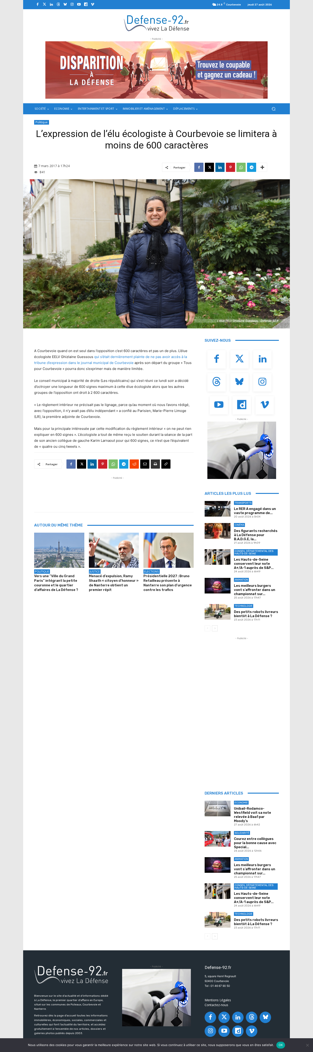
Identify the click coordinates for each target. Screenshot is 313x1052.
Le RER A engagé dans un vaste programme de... (255, 511)
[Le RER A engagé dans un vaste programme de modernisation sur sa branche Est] (218, 509)
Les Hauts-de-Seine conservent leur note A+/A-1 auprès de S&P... (254, 563)
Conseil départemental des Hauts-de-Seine (254, 552)
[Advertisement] (117, 490)
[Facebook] (37, 4)
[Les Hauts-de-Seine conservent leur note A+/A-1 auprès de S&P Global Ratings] (218, 557)
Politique (42, 122)
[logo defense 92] (156, 23)
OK (281, 1045)
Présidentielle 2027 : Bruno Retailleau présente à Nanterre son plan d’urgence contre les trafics (167, 583)
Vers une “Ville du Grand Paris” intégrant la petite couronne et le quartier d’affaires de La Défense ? (56, 583)
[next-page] (215, 628)
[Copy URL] (165, 464)
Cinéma (239, 524)
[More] (262, 167)
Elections (151, 571)
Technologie (244, 605)
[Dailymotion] (85, 4)
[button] (273, 109)
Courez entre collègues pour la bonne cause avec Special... (255, 843)
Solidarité (242, 832)
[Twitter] (44, 4)
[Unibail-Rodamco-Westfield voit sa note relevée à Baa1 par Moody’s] (218, 808)
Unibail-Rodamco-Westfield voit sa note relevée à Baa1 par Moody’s (252, 814)
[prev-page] (207, 628)
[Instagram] (72, 4)
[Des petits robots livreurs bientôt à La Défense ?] (218, 612)
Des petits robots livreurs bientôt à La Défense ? (256, 614)
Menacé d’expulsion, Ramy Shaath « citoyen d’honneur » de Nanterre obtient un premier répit (114, 583)
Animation (241, 579)
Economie (241, 802)
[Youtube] (78, 4)
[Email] (144, 464)
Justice (95, 571)
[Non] (307, 1045)
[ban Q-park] (242, 450)
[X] (209, 167)
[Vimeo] (92, 4)
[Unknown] (156, 70)
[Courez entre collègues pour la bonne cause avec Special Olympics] (218, 839)
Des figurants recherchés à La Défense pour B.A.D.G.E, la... (255, 535)
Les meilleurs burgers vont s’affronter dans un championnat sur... (254, 590)
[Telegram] (251, 167)
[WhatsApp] (241, 167)
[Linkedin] (51, 4)
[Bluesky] (65, 4)
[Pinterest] (230, 167)
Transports (243, 502)
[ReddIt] (134, 464)
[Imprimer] (155, 464)
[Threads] (58, 4)
